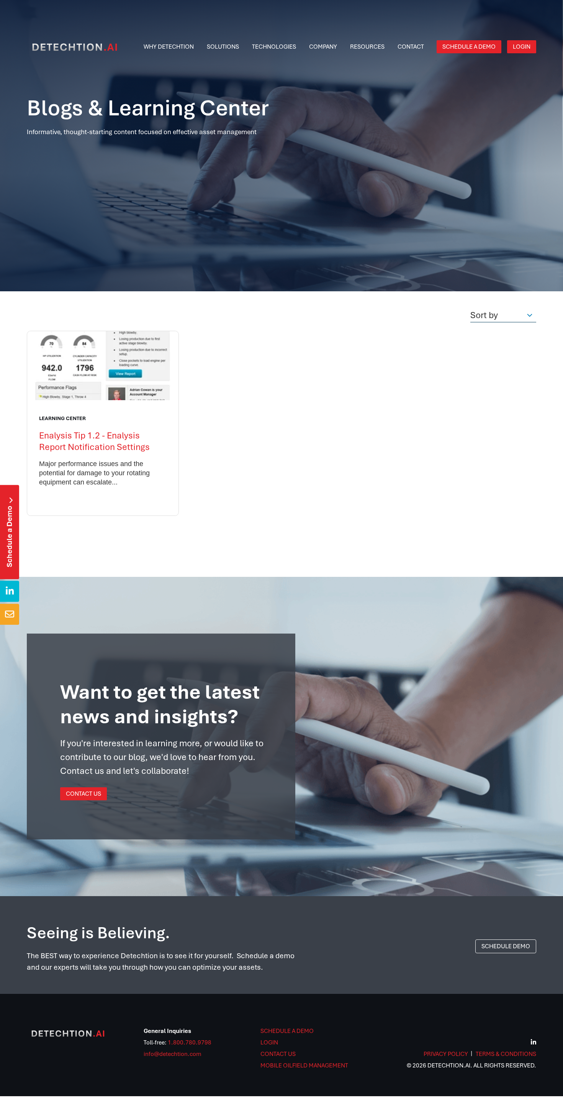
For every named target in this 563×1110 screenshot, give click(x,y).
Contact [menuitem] (411, 47)
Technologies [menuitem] (274, 47)
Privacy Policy (446, 1054)
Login (269, 1042)
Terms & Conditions (506, 1054)
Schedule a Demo (9, 532)
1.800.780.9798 (189, 1042)
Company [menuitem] (323, 47)
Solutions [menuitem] (223, 47)
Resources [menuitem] (367, 47)
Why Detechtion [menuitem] (169, 47)
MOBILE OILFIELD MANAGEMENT (304, 1065)
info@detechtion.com (172, 1054)
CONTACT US (278, 1054)
